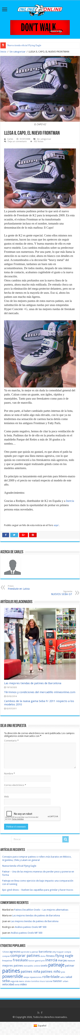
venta (17, 984)
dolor (43, 956)
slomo (28, 981)
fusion (31, 960)
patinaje (56, 965)
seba (6, 981)
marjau (62, 960)
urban (65, 981)
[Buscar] (65, 839)
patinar (69, 965)
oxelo (44, 965)
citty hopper (58, 952)
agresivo (14, 951)
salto (62, 977)
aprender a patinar (29, 952)
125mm (5, 952)
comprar (6, 956)
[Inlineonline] (40, 9)
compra (67, 952)
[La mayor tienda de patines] (40, 27)
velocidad (8, 984)
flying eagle (64, 956)
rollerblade (51, 977)
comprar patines (25, 955)
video (23, 984)
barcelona (45, 951)
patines (11, 971)
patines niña (30, 971)
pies (63, 972)
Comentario (11, 740)
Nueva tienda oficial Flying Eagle (24, 45)
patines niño (50, 971)
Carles (10, 139)
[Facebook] (42, 1012)
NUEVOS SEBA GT (61, 593)
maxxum (71, 960)
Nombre (9, 773)
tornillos (35, 981)
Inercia (70, 500)
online (37, 966)
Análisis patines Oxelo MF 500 (30, 927)
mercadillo (28, 966)
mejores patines (12, 965)
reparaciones (36, 977)
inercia (51, 960)
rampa (26, 977)
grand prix (40, 960)
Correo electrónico (15, 785)
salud (68, 977)
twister (57, 981)
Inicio (3, 51)
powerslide (12, 976)
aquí (56, 525)
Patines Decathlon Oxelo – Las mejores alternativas (41, 909)
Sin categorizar (17, 51)
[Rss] (38, 1012)
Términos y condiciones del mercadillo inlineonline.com (39, 692)
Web (6, 796)
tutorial (49, 981)
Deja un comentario (17, 141)
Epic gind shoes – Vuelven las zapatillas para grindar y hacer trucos (37, 889)
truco (42, 981)
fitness (50, 956)
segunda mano (17, 981)
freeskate (20, 960)
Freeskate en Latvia (19, 587)
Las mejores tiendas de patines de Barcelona (32, 683)
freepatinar (7, 960)
